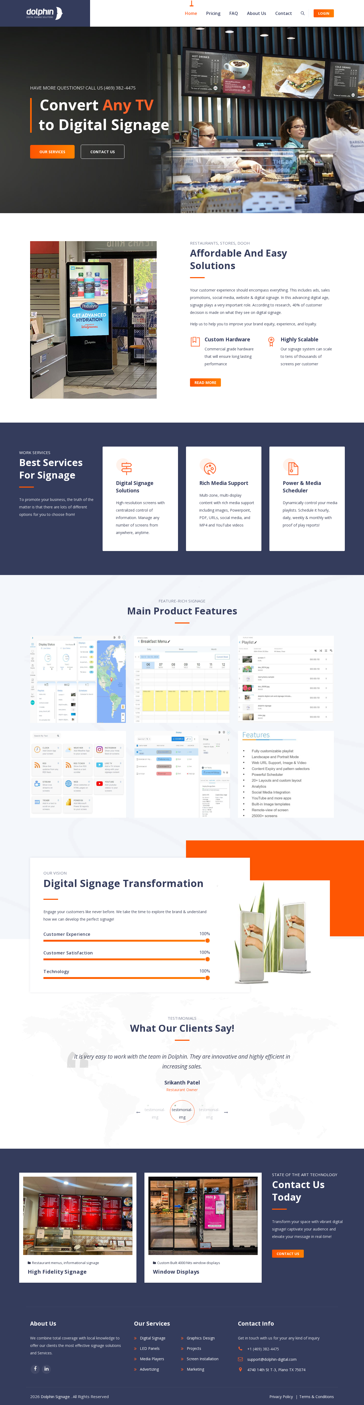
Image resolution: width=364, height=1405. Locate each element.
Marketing (195, 1369)
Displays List (182, 775)
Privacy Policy (281, 1396)
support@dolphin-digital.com (272, 1359)
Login (323, 13)
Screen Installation (203, 1358)
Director (182, 1090)
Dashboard (78, 680)
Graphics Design (201, 1338)
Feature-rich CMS (286, 775)
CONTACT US (102, 151)
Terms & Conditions (316, 1396)
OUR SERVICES (52, 151)
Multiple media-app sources (78, 775)
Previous (226, 1112)
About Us (256, 13)
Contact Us (288, 1253)
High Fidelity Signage (57, 1271)
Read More (205, 382)
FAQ (233, 13)
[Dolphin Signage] (44, 12)
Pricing (213, 13)
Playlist (286, 680)
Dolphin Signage (55, 1396)
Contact (283, 13)
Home (191, 13)
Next (138, 1112)
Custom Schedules (182, 680)
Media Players (152, 1358)
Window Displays (176, 1271)
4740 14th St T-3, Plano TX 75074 (276, 1369)
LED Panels (150, 1348)
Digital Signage (152, 1338)
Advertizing (149, 1369)
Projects (194, 1348)
